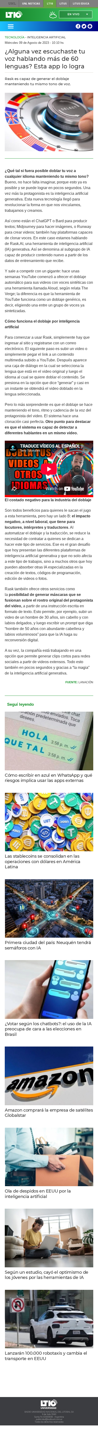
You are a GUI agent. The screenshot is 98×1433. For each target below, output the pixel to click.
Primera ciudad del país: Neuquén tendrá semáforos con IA (48, 945)
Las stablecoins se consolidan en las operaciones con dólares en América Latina (42, 862)
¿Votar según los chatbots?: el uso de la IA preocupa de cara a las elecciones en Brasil (48, 1029)
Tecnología (14, 37)
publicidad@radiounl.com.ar (49, 1419)
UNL (12, 3)
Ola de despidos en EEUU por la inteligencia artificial (38, 1194)
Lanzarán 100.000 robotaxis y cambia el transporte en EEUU (46, 1356)
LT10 (50, 3)
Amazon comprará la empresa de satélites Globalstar (49, 1113)
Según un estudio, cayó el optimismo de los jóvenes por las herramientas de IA (46, 1275)
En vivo (73, 14)
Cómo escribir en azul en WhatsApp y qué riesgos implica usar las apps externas (48, 778)
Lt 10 (14, 14)
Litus (63, 3)
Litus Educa (81, 3)
